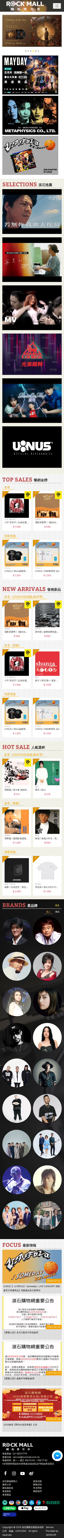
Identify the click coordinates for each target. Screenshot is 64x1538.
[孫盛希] (47, 1037)
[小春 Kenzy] (47, 1072)
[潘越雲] (16, 1001)
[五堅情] (16, 1144)
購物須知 (37, 1484)
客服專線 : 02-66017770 (14, 1453)
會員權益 (6, 1494)
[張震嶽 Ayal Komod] (16, 966)
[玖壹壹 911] (47, 1215)
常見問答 (37, 1488)
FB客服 (57, 1455)
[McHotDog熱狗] (16, 1037)
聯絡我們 (37, 1491)
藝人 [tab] (48, 911)
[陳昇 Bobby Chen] (47, 930)
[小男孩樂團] (47, 1144)
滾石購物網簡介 (10, 1481)
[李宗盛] (16, 1179)
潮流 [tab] (57, 911)
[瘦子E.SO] (47, 1108)
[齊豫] (47, 966)
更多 (57, 905)
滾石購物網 (25, 6)
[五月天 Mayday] (16, 1215)
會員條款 (6, 1491)
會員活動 (37, 1481)
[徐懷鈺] (47, 1001)
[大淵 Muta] (16, 1108)
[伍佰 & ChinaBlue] (47, 1179)
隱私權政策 (7, 1488)
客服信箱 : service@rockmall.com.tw (21, 1457)
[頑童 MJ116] (16, 1072)
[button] (57, 6)
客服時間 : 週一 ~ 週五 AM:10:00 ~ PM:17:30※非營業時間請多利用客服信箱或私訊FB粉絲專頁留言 (28, 1462)
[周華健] (16, 930)
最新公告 (6, 1484)
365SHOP (51, 1534)
